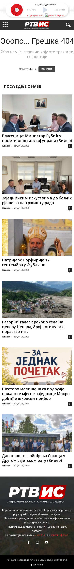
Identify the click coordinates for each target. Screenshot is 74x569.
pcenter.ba (37, 564)
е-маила (40, 535)
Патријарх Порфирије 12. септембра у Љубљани (26, 262)
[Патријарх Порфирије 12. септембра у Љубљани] (37, 237)
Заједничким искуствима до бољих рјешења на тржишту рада (37, 200)
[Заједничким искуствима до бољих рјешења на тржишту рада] (37, 175)
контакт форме (59, 535)
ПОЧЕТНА (46, 69)
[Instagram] (37, 542)
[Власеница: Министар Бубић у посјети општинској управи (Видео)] (37, 113)
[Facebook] (28, 542)
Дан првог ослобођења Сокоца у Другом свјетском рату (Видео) (33, 458)
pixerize (58, 559)
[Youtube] (46, 542)
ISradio (6, 145)
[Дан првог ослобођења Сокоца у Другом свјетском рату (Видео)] (37, 433)
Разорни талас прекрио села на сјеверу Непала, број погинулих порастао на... (32, 326)
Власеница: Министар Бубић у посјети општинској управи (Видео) (37, 138)
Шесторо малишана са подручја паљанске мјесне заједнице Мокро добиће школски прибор (36, 393)
